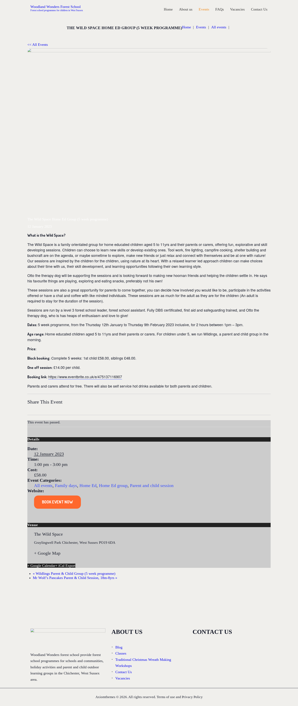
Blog (118, 647)
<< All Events (37, 45)
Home (186, 27)
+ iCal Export (65, 566)
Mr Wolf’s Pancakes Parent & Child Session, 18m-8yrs (75, 578)
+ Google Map (47, 553)
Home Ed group (113, 485)
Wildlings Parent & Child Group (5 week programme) (74, 573)
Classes (120, 653)
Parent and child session (152, 485)
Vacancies (122, 678)
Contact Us (123, 672)
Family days (66, 485)
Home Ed (87, 485)
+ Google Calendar (41, 566)
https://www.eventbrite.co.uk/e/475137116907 (85, 376)
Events (201, 27)
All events (218, 27)
